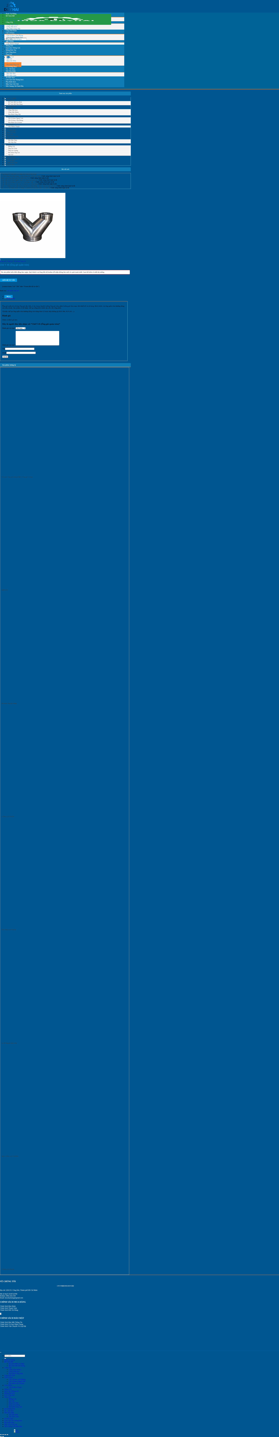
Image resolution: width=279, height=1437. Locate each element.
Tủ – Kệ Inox (10, 69)
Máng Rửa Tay (11, 50)
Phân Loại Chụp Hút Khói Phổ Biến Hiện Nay (15, 178)
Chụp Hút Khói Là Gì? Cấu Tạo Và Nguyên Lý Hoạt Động (19, 184)
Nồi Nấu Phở (12, 142)
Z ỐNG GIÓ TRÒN (8, 816)
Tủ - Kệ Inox (11, 160)
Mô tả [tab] (8, 296)
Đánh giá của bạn (9, 328)
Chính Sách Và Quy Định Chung (11, 1324)
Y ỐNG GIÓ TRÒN (8, 1269)
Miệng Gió (11, 146)
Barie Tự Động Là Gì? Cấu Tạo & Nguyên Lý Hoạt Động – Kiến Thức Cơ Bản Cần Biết (28, 186)
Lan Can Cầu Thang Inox (15, 80)
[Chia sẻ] (5, 1434)
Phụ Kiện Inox (11, 82)
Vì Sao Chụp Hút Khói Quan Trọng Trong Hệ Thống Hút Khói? (21, 176)
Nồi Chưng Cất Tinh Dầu (14, 86)
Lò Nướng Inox (11, 67)
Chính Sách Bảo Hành (8, 1306)
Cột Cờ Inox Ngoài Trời (15, 118)
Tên (3, 349)
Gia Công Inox (11, 52)
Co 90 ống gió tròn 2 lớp (9, 1043)
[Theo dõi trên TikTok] (0, 1314)
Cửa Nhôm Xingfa (13, 44)
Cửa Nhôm (10, 124)
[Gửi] (5, 1358)
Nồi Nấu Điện (11, 138)
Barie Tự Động (11, 14)
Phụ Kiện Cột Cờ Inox (14, 39)
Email (4, 353)
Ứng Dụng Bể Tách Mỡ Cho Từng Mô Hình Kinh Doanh (19, 174)
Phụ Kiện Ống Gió (13, 65)
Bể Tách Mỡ (10, 100)
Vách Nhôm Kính (12, 162)
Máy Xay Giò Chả (12, 84)
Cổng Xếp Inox (13, 110)
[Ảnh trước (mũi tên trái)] (1, 1436)
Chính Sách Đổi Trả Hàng (9, 1310)
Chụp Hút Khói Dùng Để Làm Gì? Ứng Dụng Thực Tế (18, 182)
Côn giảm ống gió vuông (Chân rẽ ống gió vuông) (17, 477)
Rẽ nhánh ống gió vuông (9, 703)
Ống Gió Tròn (12, 148)
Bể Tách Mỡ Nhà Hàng (14, 20)
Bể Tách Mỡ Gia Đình (15, 102)
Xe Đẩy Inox (10, 77)
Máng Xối (9, 46)
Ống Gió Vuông (13, 150)
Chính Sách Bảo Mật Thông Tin (11, 1322)
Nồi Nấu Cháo (11, 75)
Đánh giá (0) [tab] (11, 298)
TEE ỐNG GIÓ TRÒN (9, 930)
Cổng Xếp (10, 108)
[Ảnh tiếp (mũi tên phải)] (3, 1436)
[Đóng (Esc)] (7, 1434)
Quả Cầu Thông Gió (13, 48)
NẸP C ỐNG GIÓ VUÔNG (10, 1156)
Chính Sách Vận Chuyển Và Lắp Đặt (13, 1326)
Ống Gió (9, 144)
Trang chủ (3, 261)
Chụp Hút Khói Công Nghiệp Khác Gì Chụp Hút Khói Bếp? (19, 180)
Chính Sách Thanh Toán (8, 1308)
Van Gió (10, 154)
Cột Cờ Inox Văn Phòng (15, 120)
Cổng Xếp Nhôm (13, 112)
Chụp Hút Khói (11, 31)
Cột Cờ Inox (10, 116)
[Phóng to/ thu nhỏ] (1, 1434)
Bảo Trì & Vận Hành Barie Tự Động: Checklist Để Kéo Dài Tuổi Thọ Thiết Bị (25, 188)
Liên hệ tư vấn (8, 280)
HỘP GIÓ (5, 590)
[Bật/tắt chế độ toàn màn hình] (3, 1434)
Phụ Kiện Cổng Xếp (13, 28)
